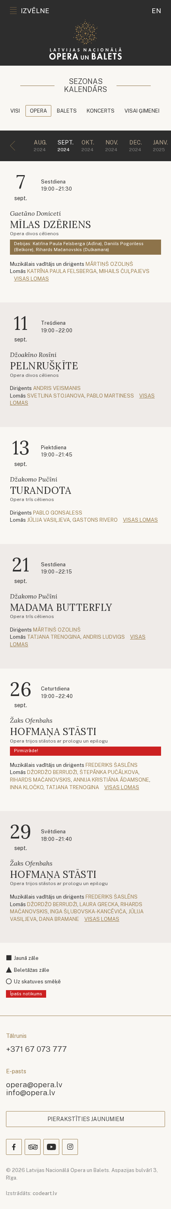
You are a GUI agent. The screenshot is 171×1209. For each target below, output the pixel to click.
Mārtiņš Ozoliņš (109, 264)
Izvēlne (35, 11)
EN (156, 11)
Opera (38, 111)
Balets (67, 111)
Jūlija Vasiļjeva (48, 520)
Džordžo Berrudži (52, 772)
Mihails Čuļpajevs (124, 271)
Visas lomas (31, 279)
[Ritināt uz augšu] (153, 1191)
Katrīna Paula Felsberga (62, 271)
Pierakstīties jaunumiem (85, 1119)
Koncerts (101, 111)
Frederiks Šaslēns (112, 765)
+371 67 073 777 (36, 1048)
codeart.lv (45, 1193)
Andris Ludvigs (104, 637)
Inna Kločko (26, 787)
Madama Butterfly (61, 607)
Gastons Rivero (95, 520)
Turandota (40, 490)
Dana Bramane (59, 919)
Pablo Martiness (110, 396)
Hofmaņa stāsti (53, 731)
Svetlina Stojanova (55, 396)
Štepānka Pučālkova (109, 772)
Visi (15, 111)
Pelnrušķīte (44, 366)
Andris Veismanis (57, 388)
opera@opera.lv (34, 1084)
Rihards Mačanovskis (40, 780)
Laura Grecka (99, 904)
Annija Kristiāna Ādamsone (111, 780)
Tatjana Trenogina (53, 637)
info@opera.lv (30, 1092)
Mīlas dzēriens (50, 224)
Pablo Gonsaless (57, 513)
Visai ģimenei (141, 111)
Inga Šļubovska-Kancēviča (88, 912)
